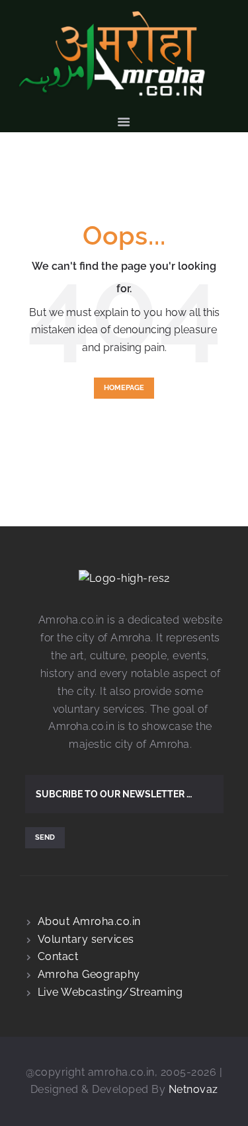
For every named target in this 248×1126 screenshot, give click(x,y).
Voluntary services (86, 939)
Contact (58, 956)
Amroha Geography (89, 974)
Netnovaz (193, 1089)
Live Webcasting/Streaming (110, 992)
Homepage (124, 387)
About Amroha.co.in (89, 921)
